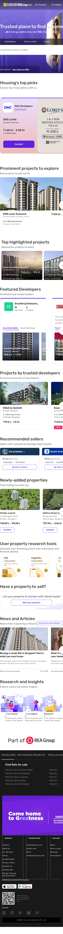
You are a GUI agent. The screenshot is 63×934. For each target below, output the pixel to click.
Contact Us (7, 866)
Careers (5, 845)
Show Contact (21, 467)
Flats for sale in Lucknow (16, 777)
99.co (28, 852)
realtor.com (31, 848)
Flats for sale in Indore (15, 780)
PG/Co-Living (30, 42)
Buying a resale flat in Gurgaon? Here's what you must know (22, 655)
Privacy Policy (8, 863)
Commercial (10, 42)
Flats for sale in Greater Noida (19, 770)
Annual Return (8, 859)
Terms (5, 856)
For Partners (7, 852)
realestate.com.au (34, 845)
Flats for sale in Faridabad (17, 784)
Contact (19, 144)
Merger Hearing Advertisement (9, 874)
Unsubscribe (7, 870)
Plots (47, 42)
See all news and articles (49, 623)
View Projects (20, 109)
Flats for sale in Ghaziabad (17, 773)
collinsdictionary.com (35, 856)
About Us (6, 848)
